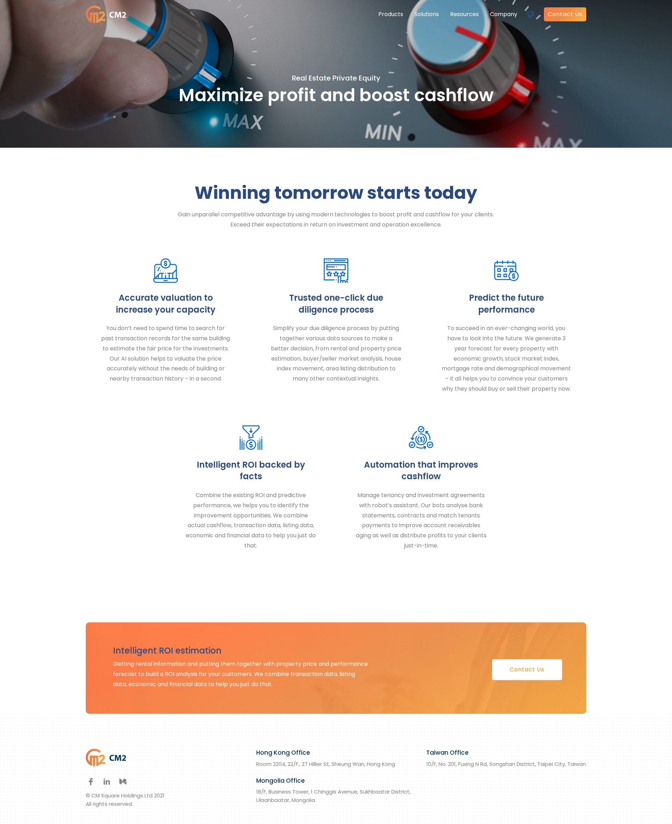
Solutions (426, 14)
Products (390, 14)
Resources (464, 14)
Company (503, 14)
